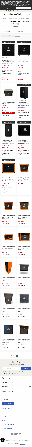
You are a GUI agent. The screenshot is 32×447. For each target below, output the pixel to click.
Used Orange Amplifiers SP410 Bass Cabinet (8, 247)
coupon (21, 11)
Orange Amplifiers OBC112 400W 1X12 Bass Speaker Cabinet (8, 179)
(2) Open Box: (6, 77)
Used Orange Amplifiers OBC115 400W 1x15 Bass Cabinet (24, 248)
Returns (4, 416)
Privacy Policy (10, 2)
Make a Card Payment (8, 424)
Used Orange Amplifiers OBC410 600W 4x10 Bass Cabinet (24, 179)
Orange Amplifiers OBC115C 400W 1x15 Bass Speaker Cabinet (23, 142)
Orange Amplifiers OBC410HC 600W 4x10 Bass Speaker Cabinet (8, 61)
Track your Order (6, 408)
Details (3, 74)
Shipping (4, 412)
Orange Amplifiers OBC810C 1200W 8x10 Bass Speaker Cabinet (8, 142)
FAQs (3, 420)
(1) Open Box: (21, 77)
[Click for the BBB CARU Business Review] (22, 444)
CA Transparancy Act (8, 441)
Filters (7, 31)
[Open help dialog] (2, 440)
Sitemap (15, 441)
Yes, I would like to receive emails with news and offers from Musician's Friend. (15, 372)
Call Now (8, 403)
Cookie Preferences (23, 5)
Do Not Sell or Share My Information (11, 439)
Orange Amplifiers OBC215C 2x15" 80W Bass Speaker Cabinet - (24, 104)
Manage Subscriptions (8, 428)
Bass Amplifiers (13, 18)
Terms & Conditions (16, 440)
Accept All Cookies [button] (23, 8)
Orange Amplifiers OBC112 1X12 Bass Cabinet (23, 61)
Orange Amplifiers (7, 36)
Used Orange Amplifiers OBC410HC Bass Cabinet (8, 104)
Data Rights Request (24, 439)
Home (4, 18)
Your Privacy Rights (26, 440)
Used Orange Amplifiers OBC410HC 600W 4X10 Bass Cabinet (24, 217)
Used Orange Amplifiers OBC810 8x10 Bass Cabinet (8, 279)
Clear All (17, 36)
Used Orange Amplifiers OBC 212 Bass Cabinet (24, 278)
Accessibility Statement (23, 441)
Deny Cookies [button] (8, 8)
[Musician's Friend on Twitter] (14, 434)
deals (16, 11)
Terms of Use (16, 5)
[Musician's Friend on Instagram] (20, 434)
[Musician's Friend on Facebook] (12, 434)
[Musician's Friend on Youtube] (17, 434)
